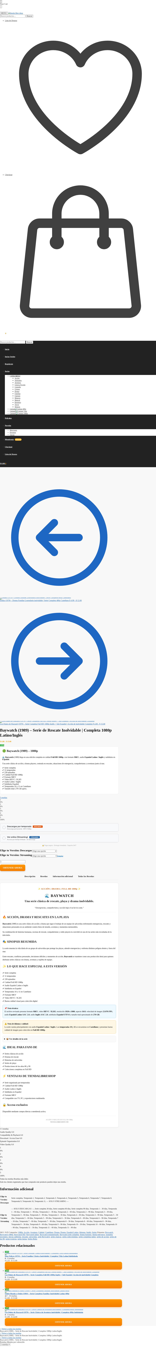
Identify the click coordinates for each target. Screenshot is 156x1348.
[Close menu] (1, 1)
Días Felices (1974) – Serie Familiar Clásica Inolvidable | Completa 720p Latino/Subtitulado (41, 1256)
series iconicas (11, 1239)
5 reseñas (3, 798)
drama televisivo (98, 1235)
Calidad (41, 1232)
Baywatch (109, 1232)
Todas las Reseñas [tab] (86, 876)
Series (94, 1232)
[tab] (44, 877)
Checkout (8, 175)
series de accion (103, 1237)
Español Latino (72, 1232)
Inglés (88, 1232)
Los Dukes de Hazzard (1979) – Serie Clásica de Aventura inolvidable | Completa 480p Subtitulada (44, 1312)
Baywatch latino (32, 1235)
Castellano (49, 1232)
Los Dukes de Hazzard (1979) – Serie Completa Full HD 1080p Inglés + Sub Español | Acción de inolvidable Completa (51, 1275)
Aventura (33, 1232)
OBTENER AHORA (12, 868)
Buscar (29, 16)
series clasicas (56, 1237)
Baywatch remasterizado (49, 1235)
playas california (15, 1237)
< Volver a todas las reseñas (10, 1329)
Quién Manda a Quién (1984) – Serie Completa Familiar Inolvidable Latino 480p (37, 1294)
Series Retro (32, 1239)
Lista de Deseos (11, 21)
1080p (20, 1232)
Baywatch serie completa (69, 1235)
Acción (26, 1232)
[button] (3, 333)
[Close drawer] (1, 6)
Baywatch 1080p (6, 1235)
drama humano (85, 1235)
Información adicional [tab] (63, 876)
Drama (56, 1232)
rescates (25, 1237)
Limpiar (60, 856)
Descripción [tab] (29, 876)
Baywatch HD (19, 1235)
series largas (22, 1239)
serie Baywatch (44, 1237)
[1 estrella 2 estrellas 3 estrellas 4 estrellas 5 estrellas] (5, 1344)
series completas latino (87, 1237)
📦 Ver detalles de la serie (16, 1039)
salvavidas (33, 1237)
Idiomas (82, 1232)
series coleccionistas (70, 1237)
